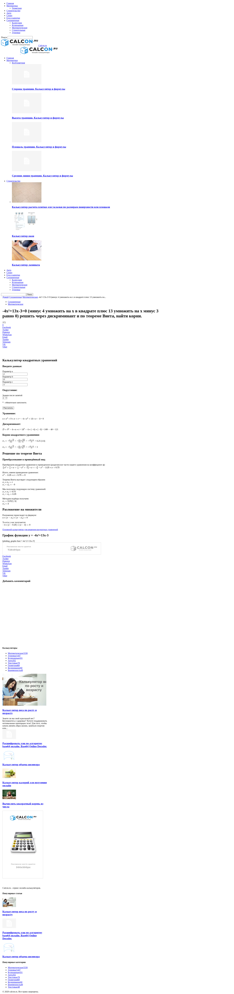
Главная (10, 3)
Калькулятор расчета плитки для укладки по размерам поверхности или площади (61, 207)
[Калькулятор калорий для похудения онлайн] (9, 777)
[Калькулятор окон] (26, 231)
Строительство (13, 10)
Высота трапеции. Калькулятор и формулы (38, 117)
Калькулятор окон (23, 236)
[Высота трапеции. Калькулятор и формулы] (26, 112)
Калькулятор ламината (26, 264)
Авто (8, 13)
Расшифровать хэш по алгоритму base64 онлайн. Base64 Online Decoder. (24, 745)
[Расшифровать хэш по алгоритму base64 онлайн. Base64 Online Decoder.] (9, 738)
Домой (5, 297)
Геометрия (17, 8)
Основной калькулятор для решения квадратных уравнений (30, 529)
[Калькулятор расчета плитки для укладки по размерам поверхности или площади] (26, 202)
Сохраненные (12, 20)
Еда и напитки (13, 18)
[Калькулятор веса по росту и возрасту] (24, 705)
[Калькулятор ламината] (26, 260)
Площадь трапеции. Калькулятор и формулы (39, 146)
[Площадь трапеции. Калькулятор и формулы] (26, 141)
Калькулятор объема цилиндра (21, 764)
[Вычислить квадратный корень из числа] (9, 798)
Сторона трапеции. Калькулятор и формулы (38, 89)
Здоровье (16, 32)
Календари (17, 23)
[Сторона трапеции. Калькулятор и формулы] (26, 84)
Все (13, 63)
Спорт (9, 15)
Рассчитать (8, 408)
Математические (19, 28)
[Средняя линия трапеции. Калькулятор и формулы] (26, 170)
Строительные (18, 30)
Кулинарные (17, 25)
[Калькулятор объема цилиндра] (9, 759)
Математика (12, 6)
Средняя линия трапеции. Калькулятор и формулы (42, 175)
